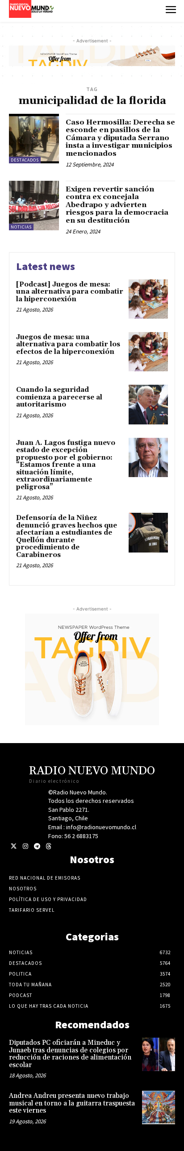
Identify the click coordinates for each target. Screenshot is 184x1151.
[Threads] (48, 846)
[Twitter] (13, 846)
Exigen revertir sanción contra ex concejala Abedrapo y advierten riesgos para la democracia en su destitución (117, 205)
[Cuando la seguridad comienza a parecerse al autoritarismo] (148, 404)
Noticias (21, 227)
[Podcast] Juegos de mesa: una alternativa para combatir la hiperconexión (69, 291)
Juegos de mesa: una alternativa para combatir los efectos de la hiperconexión (68, 344)
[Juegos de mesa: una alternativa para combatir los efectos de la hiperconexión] (148, 351)
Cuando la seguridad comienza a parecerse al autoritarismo (59, 397)
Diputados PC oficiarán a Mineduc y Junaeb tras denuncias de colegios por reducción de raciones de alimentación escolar (70, 1054)
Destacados (25, 160)
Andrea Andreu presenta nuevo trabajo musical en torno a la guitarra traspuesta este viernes (72, 1103)
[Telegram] (37, 846)
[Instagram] (25, 846)
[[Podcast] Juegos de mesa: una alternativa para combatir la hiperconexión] (148, 299)
